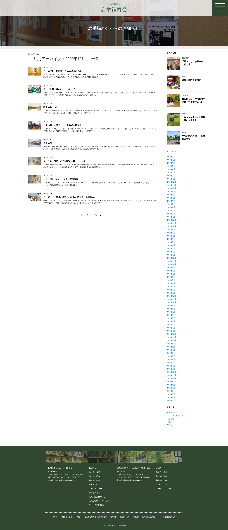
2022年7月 (171, 312)
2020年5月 (171, 394)
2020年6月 (171, 391)
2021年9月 (171, 344)
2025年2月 (171, 214)
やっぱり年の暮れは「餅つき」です (60, 89)
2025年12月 (171, 182)
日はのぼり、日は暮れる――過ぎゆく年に (63, 71)
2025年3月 (171, 210)
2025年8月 (171, 195)
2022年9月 (171, 306)
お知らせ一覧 (65, 517)
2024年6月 (171, 239)
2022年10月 (171, 302)
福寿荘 (169, 422)
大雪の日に (48, 143)
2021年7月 (171, 350)
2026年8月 (171, 157)
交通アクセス (124, 517)
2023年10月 (171, 264)
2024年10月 (171, 226)
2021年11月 (171, 337)
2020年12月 (171, 372)
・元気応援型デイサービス (98, 501)
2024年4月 (171, 245)
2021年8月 (171, 347)
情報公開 (136, 517)
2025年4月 (171, 207)
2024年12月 (171, 220)
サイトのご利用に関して (167, 517)
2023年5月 (171, 280)
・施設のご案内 (93, 476)
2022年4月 (171, 321)
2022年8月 (171, 309)
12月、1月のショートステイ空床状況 (60, 179)
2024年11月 (171, 223)
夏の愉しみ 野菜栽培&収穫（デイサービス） (193, 100)
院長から (170, 425)
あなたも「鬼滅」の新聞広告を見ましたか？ (64, 161)
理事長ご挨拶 (102, 517)
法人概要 (113, 517)
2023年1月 (171, 293)
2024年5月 (171, 242)
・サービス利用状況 (95, 505)
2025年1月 (171, 217)
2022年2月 (171, 328)
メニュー (220, 12)
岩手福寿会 (171, 412)
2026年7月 (171, 160)
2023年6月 (171, 277)
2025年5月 (171, 204)
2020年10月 (171, 378)
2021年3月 (171, 363)
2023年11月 (171, 261)
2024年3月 (171, 248)
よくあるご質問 (88, 517)
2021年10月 (171, 340)
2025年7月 (171, 198)
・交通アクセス (93, 484)
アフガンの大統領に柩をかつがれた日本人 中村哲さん (69, 197)
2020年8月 (171, 385)
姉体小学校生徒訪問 (191, 80)
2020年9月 (171, 382)
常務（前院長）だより (176, 416)
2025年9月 (171, 191)
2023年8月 (171, 271)
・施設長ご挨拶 (93, 472)
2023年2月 (171, 290)
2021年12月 (171, 334)
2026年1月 (171, 179)
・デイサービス (93, 493)
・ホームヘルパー (94, 488)
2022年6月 (171, 315)
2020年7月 (171, 388)
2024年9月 (171, 229)
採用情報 (76, 517)
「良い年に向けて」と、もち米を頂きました (64, 125)
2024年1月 (171, 255)
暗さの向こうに (50, 107)
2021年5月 (171, 356)
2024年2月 (171, 252)
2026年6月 (171, 163)
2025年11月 (171, 185)
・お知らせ (91, 468)
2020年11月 (171, 375)
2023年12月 (171, 258)
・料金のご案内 (93, 480)
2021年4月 (171, 359)
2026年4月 (171, 169)
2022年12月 (171, 296)
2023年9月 (171, 267)
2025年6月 (171, 201)
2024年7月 (171, 236)
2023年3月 (171, 287)
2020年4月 (171, 397)
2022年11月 (171, 299)
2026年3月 (171, 172)
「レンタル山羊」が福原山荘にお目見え (193, 118)
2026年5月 (171, 166)
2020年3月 (171, 401)
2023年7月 (171, 274)
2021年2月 (171, 366)
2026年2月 (171, 176)
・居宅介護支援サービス (97, 497)
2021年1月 (171, 369)
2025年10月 (171, 188)
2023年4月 (171, 283)
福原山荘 (170, 419)
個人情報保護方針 (148, 517)
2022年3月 (171, 325)
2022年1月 (171, 331)
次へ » (97, 215)
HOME (55, 517)
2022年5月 (171, 318)
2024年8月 (171, 233)
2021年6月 (171, 353)
